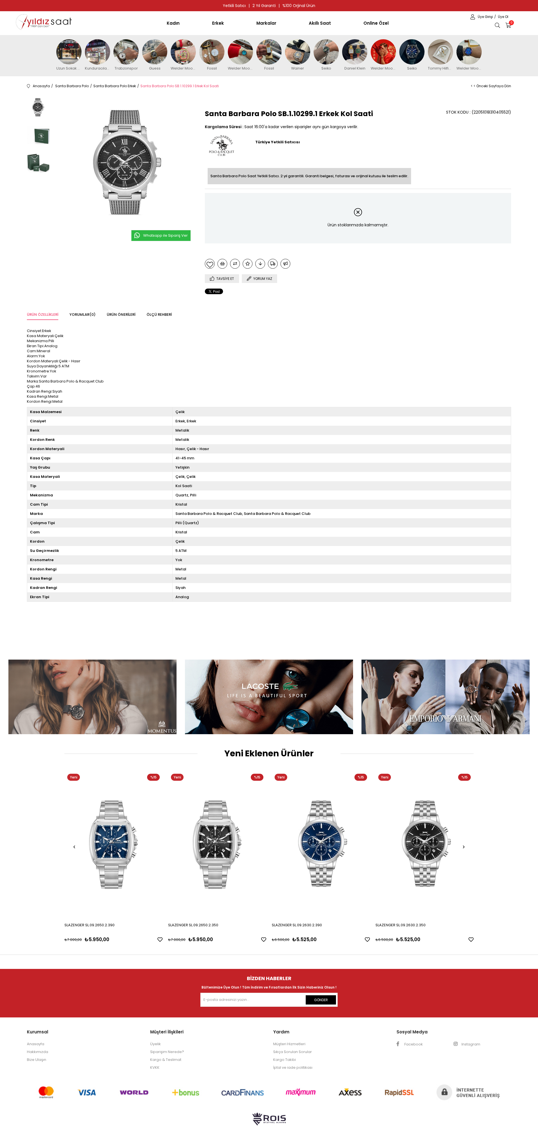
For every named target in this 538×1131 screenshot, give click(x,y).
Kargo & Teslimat (165, 1059)
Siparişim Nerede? (167, 1051)
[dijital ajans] (269, 1121)
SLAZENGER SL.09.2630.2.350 (400, 925)
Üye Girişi (486, 16)
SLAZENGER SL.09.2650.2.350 (193, 925)
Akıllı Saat (320, 23)
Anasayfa (35, 1044)
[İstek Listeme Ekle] (222, 264)
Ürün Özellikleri (42, 314)
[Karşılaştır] (235, 264)
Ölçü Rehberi (159, 314)
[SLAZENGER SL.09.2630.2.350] (424, 844)
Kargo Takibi (284, 1059)
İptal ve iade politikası (292, 1067)
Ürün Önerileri (121, 314)
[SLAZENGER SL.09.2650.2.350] (217, 844)
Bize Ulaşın (36, 1059)
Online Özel (376, 23)
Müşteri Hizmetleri (289, 1044)
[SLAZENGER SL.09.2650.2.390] (113, 844)
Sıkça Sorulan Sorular (292, 1051)
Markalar (266, 23)
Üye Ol (503, 16)
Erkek (218, 23)
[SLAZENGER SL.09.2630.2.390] (321, 844)
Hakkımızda (37, 1051)
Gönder (321, 1000)
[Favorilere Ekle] (210, 264)
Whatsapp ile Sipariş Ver (165, 235)
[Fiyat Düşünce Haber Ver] (260, 264)
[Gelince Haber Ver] (285, 264)
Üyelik (155, 1044)
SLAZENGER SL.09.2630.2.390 (297, 925)
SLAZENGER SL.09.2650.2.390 (89, 925)
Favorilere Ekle (160, 939)
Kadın (173, 23)
